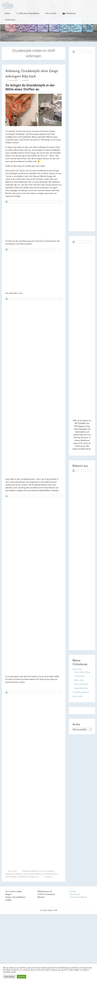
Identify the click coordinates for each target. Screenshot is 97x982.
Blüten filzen (79, 680)
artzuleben (25, 80)
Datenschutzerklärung (78, 897)
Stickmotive (10, 19)
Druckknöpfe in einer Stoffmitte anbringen (27, 874)
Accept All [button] (21, 977)
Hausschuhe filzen (81, 684)
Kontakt (73, 891)
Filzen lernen (77, 669)
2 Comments (48, 877)
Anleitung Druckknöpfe (30, 871)
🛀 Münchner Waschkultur (27, 13)
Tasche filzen (79, 676)
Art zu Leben (50, 13)
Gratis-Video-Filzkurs (82, 672)
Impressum (74, 894)
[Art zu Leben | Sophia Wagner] (7, 5)
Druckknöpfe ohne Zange (26, 877)
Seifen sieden (78, 696)
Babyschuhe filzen (81, 688)
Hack (37, 877)
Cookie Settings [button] (9, 977)
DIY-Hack (41, 871)
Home (7, 13)
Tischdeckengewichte (81, 692)
